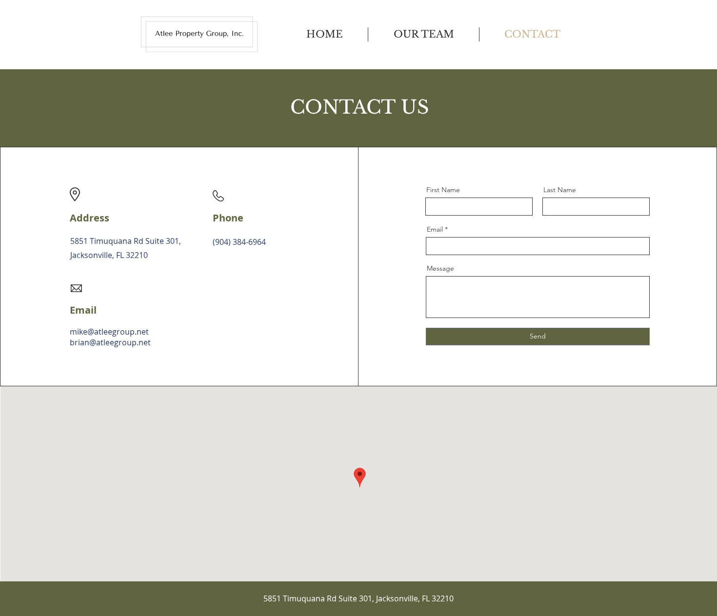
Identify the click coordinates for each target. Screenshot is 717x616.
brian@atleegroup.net (110, 342)
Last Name (559, 189)
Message (440, 268)
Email (435, 229)
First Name (443, 189)
